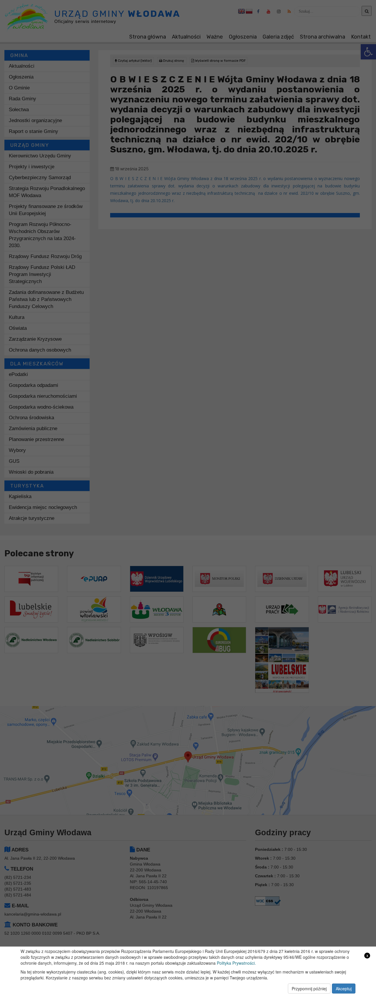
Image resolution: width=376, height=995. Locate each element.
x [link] (367, 955)
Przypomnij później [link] (309, 988)
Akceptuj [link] (344, 988)
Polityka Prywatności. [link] (236, 963)
